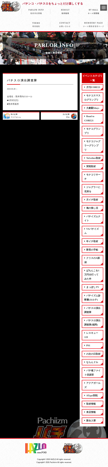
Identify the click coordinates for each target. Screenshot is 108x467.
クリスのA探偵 (92, 260)
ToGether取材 (93, 158)
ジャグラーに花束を (92, 189)
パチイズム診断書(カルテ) (92, 297)
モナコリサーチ (92, 176)
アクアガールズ (92, 385)
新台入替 (91, 420)
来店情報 (91, 412)
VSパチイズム (91, 231)
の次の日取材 (93, 354)
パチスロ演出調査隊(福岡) (92, 322)
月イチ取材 (92, 199)
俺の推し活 (92, 208)
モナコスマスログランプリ (92, 97)
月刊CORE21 (93, 87)
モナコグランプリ (92, 130)
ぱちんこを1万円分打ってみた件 (91, 274)
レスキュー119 (91, 335)
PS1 (88, 345)
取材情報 (91, 403)
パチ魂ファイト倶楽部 (92, 372)
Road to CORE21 (89, 118)
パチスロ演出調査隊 (92, 310)
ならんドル (92, 362)
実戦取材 (91, 166)
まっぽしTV (92, 287)
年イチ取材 (92, 241)
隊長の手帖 (92, 249)
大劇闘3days (92, 108)
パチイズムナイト (92, 218)
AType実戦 (92, 395)
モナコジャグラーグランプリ (92, 145)
